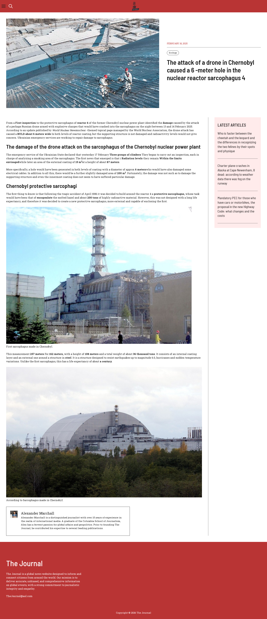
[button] (10, 6)
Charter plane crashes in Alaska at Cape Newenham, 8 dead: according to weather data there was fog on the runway (236, 174)
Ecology (173, 52)
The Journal (144, 612)
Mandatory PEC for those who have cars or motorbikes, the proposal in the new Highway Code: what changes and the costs (237, 206)
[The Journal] (135, 6)
